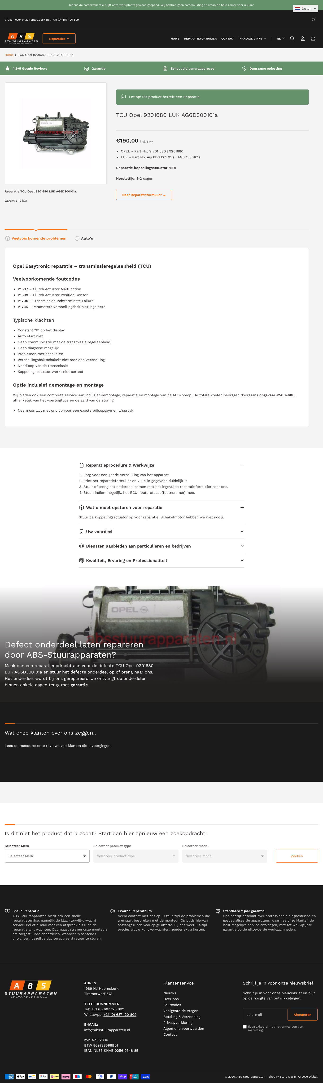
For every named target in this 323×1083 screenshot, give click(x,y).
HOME (175, 38)
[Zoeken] (292, 38)
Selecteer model (195, 846)
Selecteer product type (112, 846)
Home (9, 55)
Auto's (87, 238)
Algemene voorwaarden (183, 1028)
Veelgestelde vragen (180, 1011)
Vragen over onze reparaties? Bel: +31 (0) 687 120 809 (42, 19)
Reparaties (57, 38)
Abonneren (302, 1014)
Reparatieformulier (200, 38)
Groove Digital (308, 1076)
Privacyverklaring (177, 1023)
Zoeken (297, 856)
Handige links (251, 38)
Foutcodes (172, 1005)
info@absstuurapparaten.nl (107, 1030)
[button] (305, 8)
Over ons (171, 999)
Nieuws (169, 993)
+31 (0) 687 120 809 (107, 1009)
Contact (228, 38)
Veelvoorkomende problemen (39, 238)
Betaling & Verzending (182, 1017)
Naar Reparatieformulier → (144, 195)
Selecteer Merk (17, 846)
